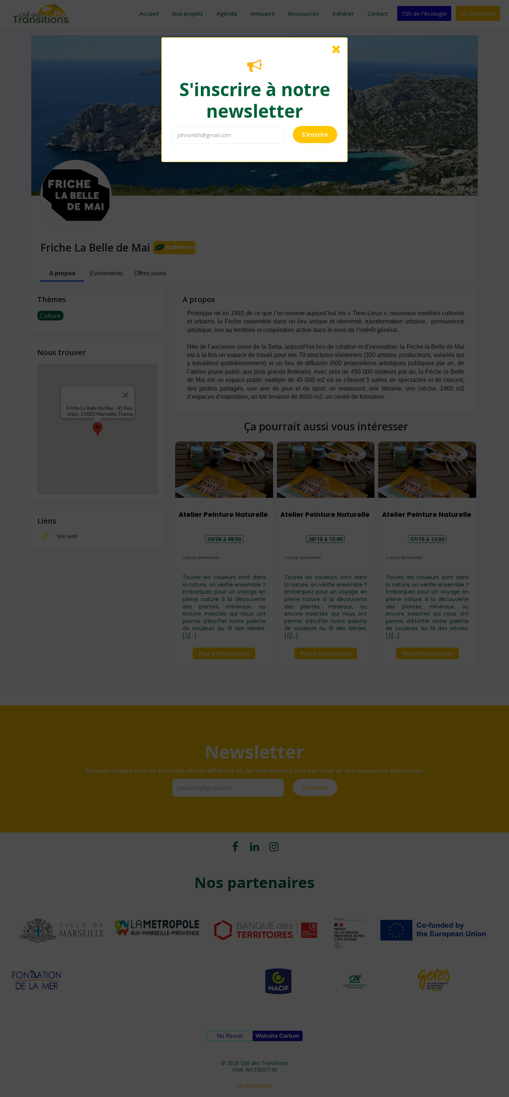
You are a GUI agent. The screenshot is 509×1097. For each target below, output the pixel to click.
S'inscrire (315, 134)
